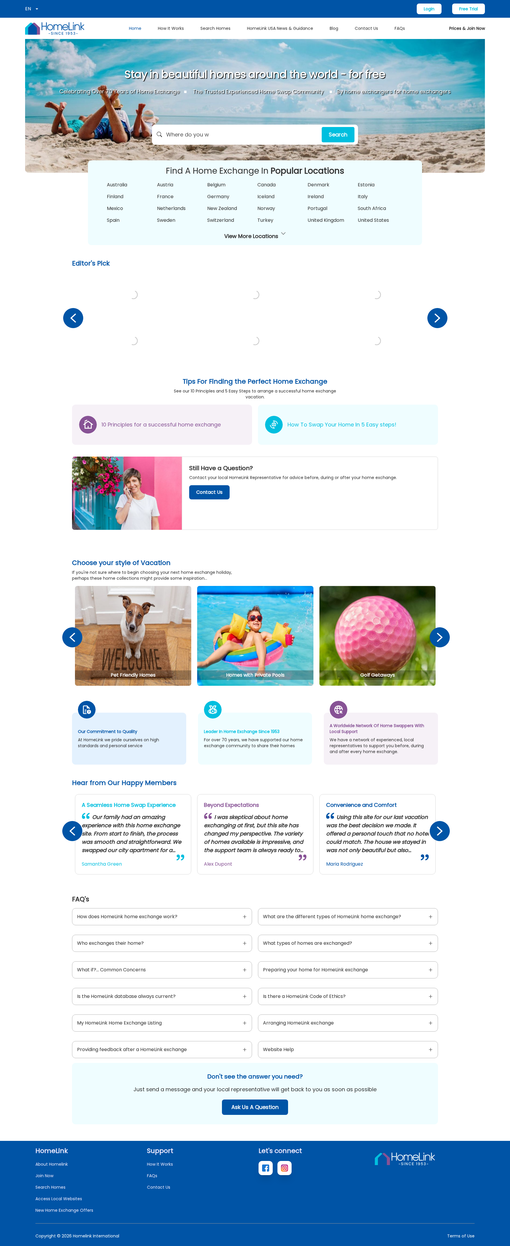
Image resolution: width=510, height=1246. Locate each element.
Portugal (317, 208)
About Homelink (51, 1164)
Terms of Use (461, 1236)
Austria (165, 184)
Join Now (44, 1176)
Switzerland (220, 220)
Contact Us (366, 28)
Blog (334, 28)
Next (437, 317)
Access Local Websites (58, 1199)
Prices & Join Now (467, 28)
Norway (266, 208)
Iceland (265, 196)
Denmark (318, 184)
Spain (113, 220)
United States (373, 220)
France (165, 196)
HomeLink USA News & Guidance (280, 28)
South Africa (372, 208)
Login (429, 9)
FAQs (400, 28)
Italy (363, 196)
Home (135, 28)
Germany (218, 196)
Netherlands (171, 208)
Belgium (216, 184)
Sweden (166, 220)
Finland (115, 196)
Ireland (316, 196)
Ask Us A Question (255, 1107)
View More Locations (251, 236)
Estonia (366, 184)
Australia (117, 184)
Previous (73, 317)
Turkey (265, 220)
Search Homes (215, 28)
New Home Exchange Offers (64, 1210)
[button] (255, 135)
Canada (266, 184)
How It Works (171, 28)
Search (338, 134)
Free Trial (468, 9)
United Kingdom (326, 220)
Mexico (115, 208)
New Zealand (222, 208)
